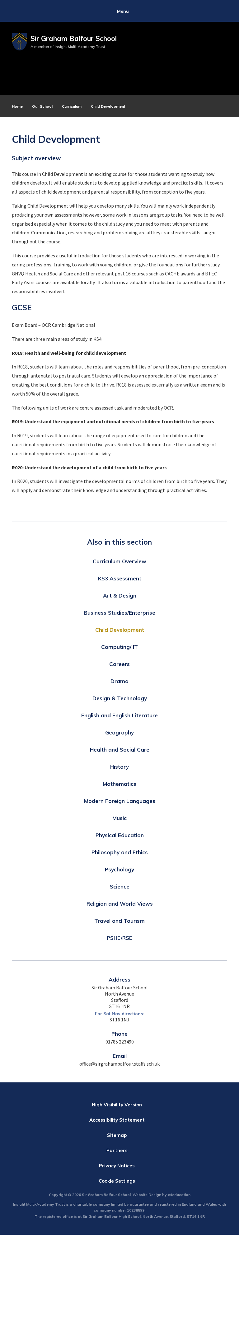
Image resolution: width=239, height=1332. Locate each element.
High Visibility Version (117, 1105)
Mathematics (119, 784)
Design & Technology (119, 698)
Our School (42, 106)
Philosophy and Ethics (119, 852)
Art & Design (119, 595)
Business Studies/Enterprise (119, 612)
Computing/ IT (119, 647)
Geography (119, 732)
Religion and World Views (120, 903)
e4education (179, 1194)
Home (17, 106)
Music (119, 818)
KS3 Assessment (119, 578)
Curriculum (72, 106)
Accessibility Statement (117, 1120)
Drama (119, 681)
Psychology (119, 869)
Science (119, 886)
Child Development (108, 106)
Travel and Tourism (119, 920)
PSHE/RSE (119, 938)
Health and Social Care (119, 749)
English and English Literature (119, 715)
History (119, 766)
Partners (117, 1150)
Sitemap (117, 1135)
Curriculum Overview (119, 561)
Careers (119, 664)
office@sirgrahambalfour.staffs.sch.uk (119, 1064)
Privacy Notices (117, 1166)
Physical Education (120, 835)
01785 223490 (119, 1042)
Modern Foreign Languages (119, 801)
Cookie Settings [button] (117, 1181)
